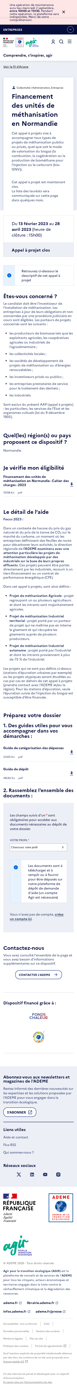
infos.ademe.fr (14, 1311)
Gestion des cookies (48, 1331)
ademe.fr (10, 1303)
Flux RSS (9, 1144)
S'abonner (16, 1113)
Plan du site (36, 1338)
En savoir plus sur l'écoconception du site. (27, 1382)
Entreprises (12, 30)
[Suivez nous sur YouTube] (45, 1174)
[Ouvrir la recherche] (61, 42)
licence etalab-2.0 (13, 1361)
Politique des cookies (15, 1345)
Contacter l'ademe (34, 975)
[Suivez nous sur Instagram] (58, 1174)
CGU (46, 1323)
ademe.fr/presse (49, 1311)
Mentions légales (13, 1338)
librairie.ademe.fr (40, 1303)
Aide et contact (15, 1137)
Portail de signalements (48, 1346)
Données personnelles (16, 1331)
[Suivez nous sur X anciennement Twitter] (19, 1174)
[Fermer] (63, 12)
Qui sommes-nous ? (18, 1152)
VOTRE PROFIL (19, 840)
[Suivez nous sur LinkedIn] (32, 1175)
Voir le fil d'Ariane (15, 66)
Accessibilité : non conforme (20, 1323)
